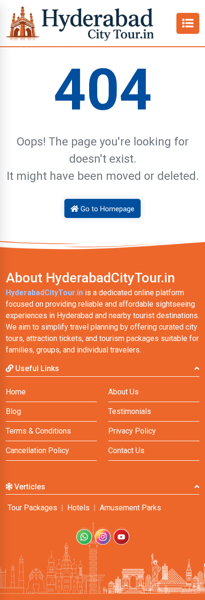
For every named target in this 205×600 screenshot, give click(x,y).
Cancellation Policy (37, 450)
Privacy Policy (132, 430)
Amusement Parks (130, 507)
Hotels (78, 507)
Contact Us (126, 450)
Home (16, 391)
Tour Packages (32, 507)
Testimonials (129, 411)
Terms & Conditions (38, 430)
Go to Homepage (106, 209)
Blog (13, 411)
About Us (123, 391)
